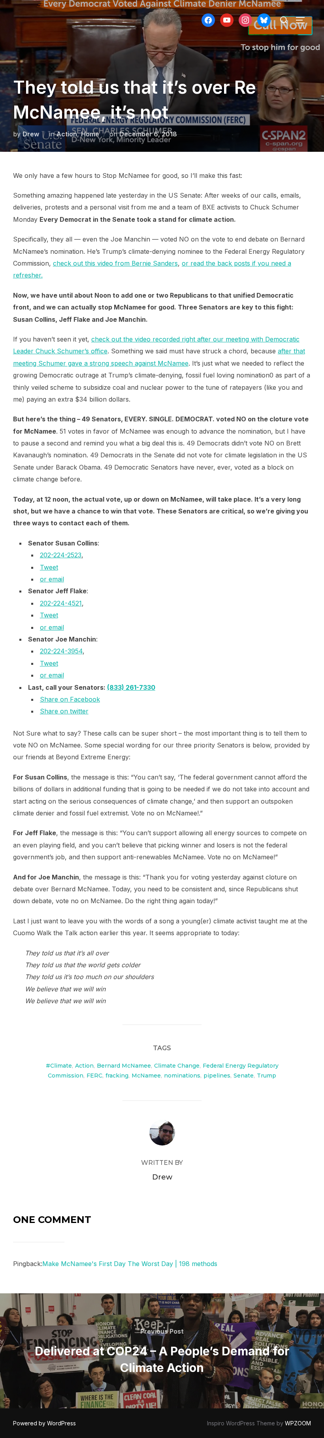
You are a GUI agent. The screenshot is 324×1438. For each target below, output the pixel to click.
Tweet (49, 567)
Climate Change (177, 1065)
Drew (31, 134)
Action (67, 134)
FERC (94, 1075)
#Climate (59, 1065)
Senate (244, 1075)
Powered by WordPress (44, 1423)
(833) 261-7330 (131, 687)
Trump (266, 1075)
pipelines (216, 1075)
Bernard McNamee (124, 1065)
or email (52, 579)
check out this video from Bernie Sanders (115, 263)
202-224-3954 (61, 651)
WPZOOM (298, 1423)
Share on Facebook (70, 699)
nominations (182, 1075)
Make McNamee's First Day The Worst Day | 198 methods (129, 1264)
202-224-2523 (60, 555)
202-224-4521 (61, 603)
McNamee (146, 1075)
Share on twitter (64, 711)
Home (90, 134)
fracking (116, 1075)
